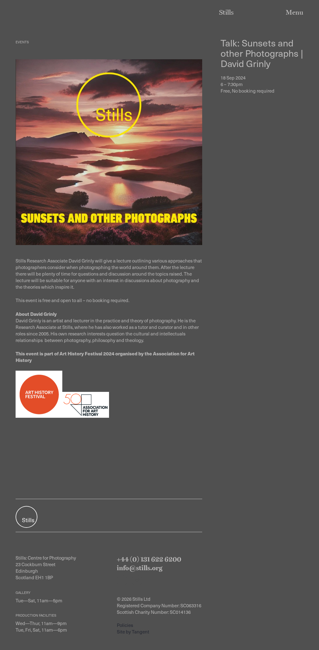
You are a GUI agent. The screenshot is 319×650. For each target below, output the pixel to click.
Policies (125, 625)
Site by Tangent (133, 631)
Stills (226, 12)
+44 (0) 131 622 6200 (149, 559)
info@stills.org (139, 568)
